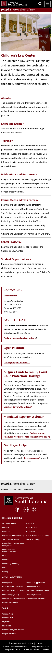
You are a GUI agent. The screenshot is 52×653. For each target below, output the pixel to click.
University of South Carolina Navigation (47, 4)
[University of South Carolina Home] (13, 3)
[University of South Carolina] (26, 500)
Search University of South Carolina (40, 4)
